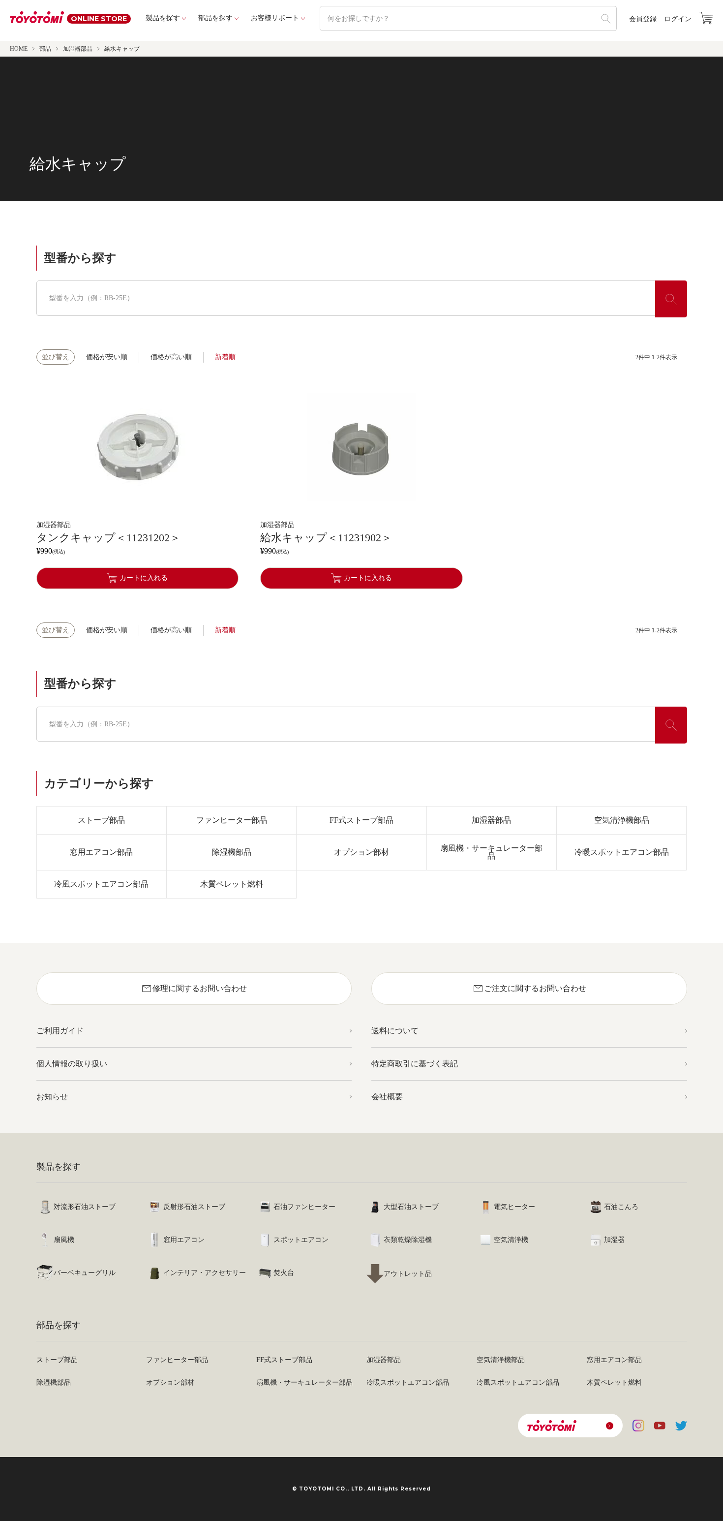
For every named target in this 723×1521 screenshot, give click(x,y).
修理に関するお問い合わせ (194, 988)
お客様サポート (275, 18)
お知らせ (52, 1096)
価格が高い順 (171, 357)
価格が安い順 (106, 357)
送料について (395, 1030)
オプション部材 (361, 852)
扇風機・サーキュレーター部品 (491, 852)
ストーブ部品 (101, 820)
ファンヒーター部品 (231, 820)
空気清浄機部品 (621, 820)
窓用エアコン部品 (101, 852)
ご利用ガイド (60, 1030)
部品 (45, 49)
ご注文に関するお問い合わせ (529, 988)
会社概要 (387, 1096)
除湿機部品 (231, 852)
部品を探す (215, 18)
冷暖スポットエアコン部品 (621, 852)
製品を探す (163, 18)
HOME (19, 49)
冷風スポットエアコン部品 (101, 884)
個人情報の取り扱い (71, 1063)
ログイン (678, 19)
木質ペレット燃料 (231, 884)
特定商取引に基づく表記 (414, 1063)
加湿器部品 (77, 49)
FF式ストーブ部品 (361, 820)
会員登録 (643, 19)
